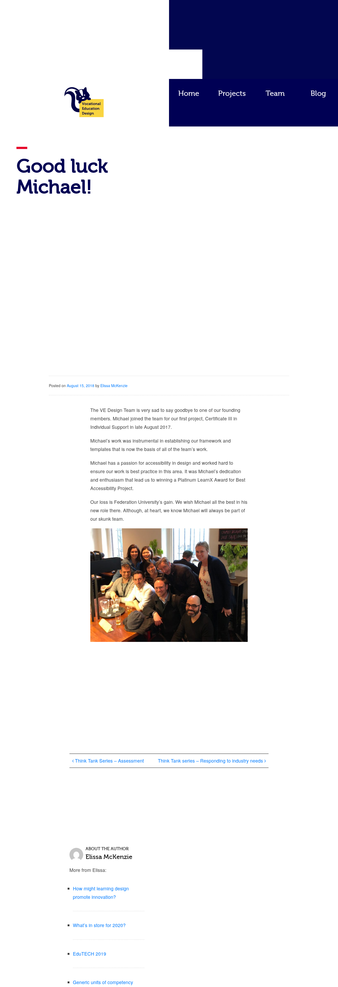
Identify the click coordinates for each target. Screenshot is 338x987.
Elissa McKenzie (114, 385)
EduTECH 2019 (89, 953)
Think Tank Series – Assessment (109, 760)
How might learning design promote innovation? (101, 892)
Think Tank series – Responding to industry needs (211, 760)
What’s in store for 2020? (99, 925)
